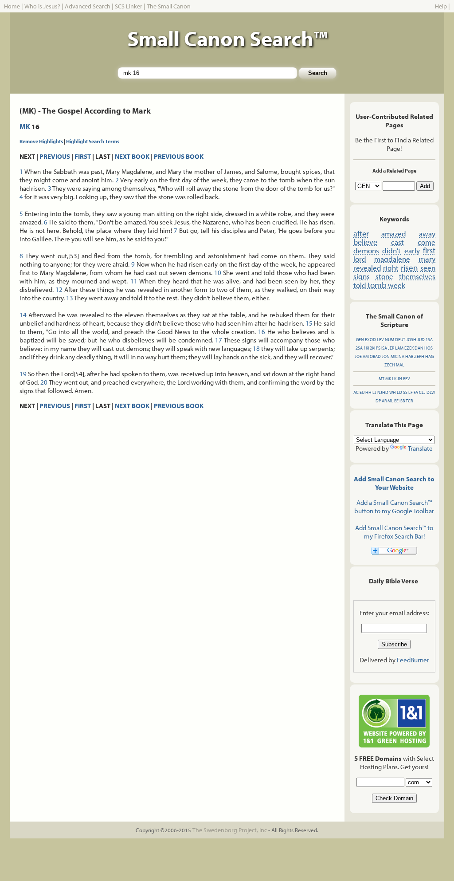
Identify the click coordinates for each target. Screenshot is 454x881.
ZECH (389, 365)
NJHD (382, 392)
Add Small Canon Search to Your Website (394, 483)
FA (416, 392)
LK (394, 379)
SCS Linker (128, 6)
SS (405, 392)
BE (396, 401)
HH (368, 392)
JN (399, 379)
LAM (399, 348)
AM (366, 356)
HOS (428, 348)
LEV (380, 339)
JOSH (411, 339)
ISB (402, 401)
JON (386, 356)
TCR (409, 401)
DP (378, 401)
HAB (409, 356)
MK (25, 126)
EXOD (370, 339)
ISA (384, 348)
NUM (389, 339)
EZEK (409, 348)
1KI (366, 348)
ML (390, 401)
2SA (359, 348)
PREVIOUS (54, 156)
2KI (372, 348)
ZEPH (419, 356)
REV (406, 379)
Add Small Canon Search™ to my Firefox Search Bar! (394, 531)
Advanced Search (87, 6)
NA (401, 356)
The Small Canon (169, 6)
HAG (429, 356)
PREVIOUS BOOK (179, 156)
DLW (431, 392)
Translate (420, 448)
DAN (419, 348)
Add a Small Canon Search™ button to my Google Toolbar (394, 506)
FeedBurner (413, 660)
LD (399, 392)
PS (378, 348)
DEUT (400, 339)
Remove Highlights (41, 141)
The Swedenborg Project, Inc (229, 830)
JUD (421, 339)
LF (410, 392)
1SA (429, 339)
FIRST (82, 156)
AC (356, 392)
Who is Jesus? (42, 6)
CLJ (422, 392)
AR (384, 401)
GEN (360, 339)
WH (392, 392)
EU (362, 392)
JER (391, 348)
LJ (374, 392)
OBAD (375, 356)
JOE (358, 356)
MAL (400, 365)
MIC (394, 356)
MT (381, 379)
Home (12, 6)
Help (441, 6)
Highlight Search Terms (92, 141)
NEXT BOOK (132, 156)
